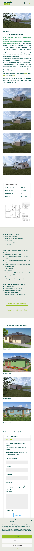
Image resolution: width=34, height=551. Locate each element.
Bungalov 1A (7, 349)
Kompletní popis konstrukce (17, 310)
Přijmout (17, 536)
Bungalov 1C (7, 398)
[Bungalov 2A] (17, 411)
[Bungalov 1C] (17, 387)
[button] (31, 521)
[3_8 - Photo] (17, 152)
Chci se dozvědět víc (12, 436)
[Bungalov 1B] (17, 362)
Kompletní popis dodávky (17, 304)
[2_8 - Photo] (17, 107)
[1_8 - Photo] (17, 130)
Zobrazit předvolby (17, 545)
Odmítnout (17, 541)
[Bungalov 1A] (17, 338)
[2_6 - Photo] (17, 175)
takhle (25, 73)
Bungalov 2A (7, 423)
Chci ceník (9, 439)
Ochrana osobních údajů (17, 548)
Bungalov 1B (7, 373)
